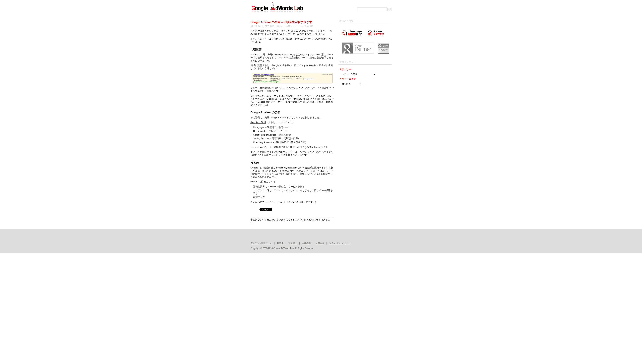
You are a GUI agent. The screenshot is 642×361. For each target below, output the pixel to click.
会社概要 (306, 243)
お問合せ (319, 243)
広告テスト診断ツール (261, 243)
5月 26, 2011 (256, 26)
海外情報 (308, 26)
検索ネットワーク (294, 26)
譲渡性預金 (285, 134)
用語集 (280, 243)
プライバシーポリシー (340, 243)
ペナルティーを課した (308, 170)
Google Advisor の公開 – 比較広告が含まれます (281, 22)
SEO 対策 (269, 26)
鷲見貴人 (292, 243)
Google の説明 (258, 122)
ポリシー (280, 26)
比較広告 (299, 38)
